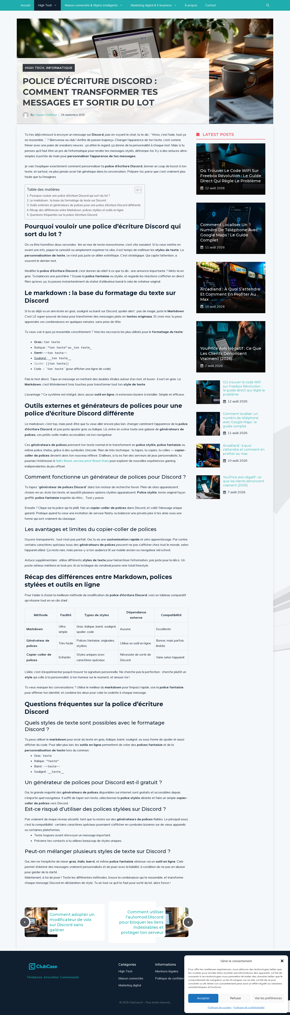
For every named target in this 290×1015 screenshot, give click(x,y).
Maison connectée (130, 978)
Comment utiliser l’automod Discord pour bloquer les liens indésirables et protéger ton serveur (141, 922)
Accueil (25, 5)
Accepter (203, 998)
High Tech (45, 5)
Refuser (235, 998)
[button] (282, 961)
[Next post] (188, 922)
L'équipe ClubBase (45, 114)
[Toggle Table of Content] (136, 190)
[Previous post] (25, 922)
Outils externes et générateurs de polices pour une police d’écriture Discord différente (85, 205)
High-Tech (125, 971)
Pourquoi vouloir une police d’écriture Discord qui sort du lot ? (70, 195)
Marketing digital (129, 985)
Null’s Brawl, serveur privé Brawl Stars (82, 461)
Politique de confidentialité (249, 1007)
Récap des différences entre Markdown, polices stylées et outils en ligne (76, 210)
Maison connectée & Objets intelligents (91, 5)
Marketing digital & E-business (151, 5)
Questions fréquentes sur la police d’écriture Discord (63, 215)
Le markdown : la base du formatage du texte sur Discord (68, 200)
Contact (210, 5)
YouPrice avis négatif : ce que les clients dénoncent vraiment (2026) (230, 353)
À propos (191, 5)
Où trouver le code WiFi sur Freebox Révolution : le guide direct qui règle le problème (230, 175)
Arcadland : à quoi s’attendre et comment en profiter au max (230, 294)
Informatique (59, 68)
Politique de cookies (219, 1007)
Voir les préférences (268, 998)
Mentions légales (166, 971)
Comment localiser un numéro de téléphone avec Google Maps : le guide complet (240, 420)
